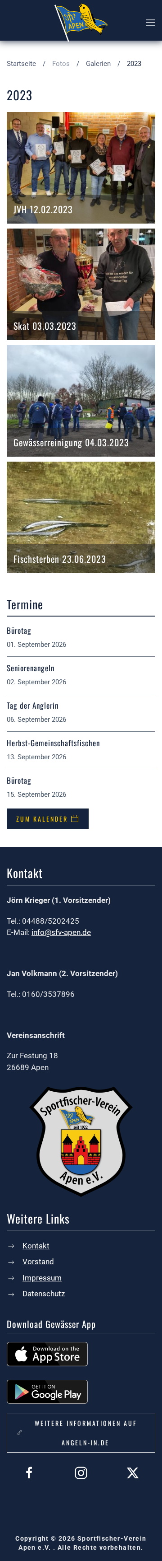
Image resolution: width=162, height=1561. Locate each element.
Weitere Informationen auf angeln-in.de (86, 1432)
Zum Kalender (42, 818)
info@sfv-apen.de (61, 932)
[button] (150, 23)
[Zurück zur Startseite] (81, 23)
